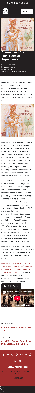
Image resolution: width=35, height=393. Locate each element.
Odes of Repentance (19, 71)
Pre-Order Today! (11, 286)
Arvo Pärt (8, 71)
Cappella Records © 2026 (17, 367)
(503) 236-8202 (17, 378)
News (11, 69)
